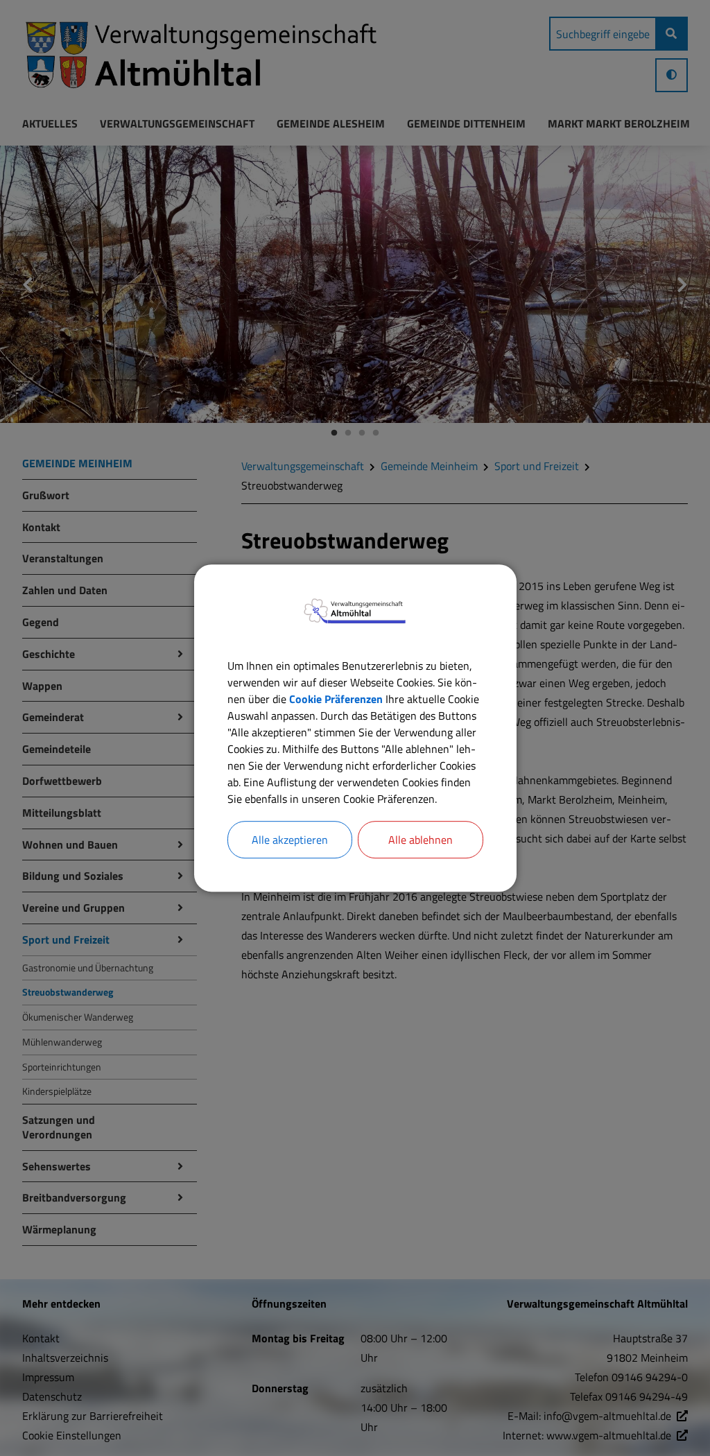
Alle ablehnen (420, 839)
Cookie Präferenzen (336, 699)
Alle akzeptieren (290, 839)
